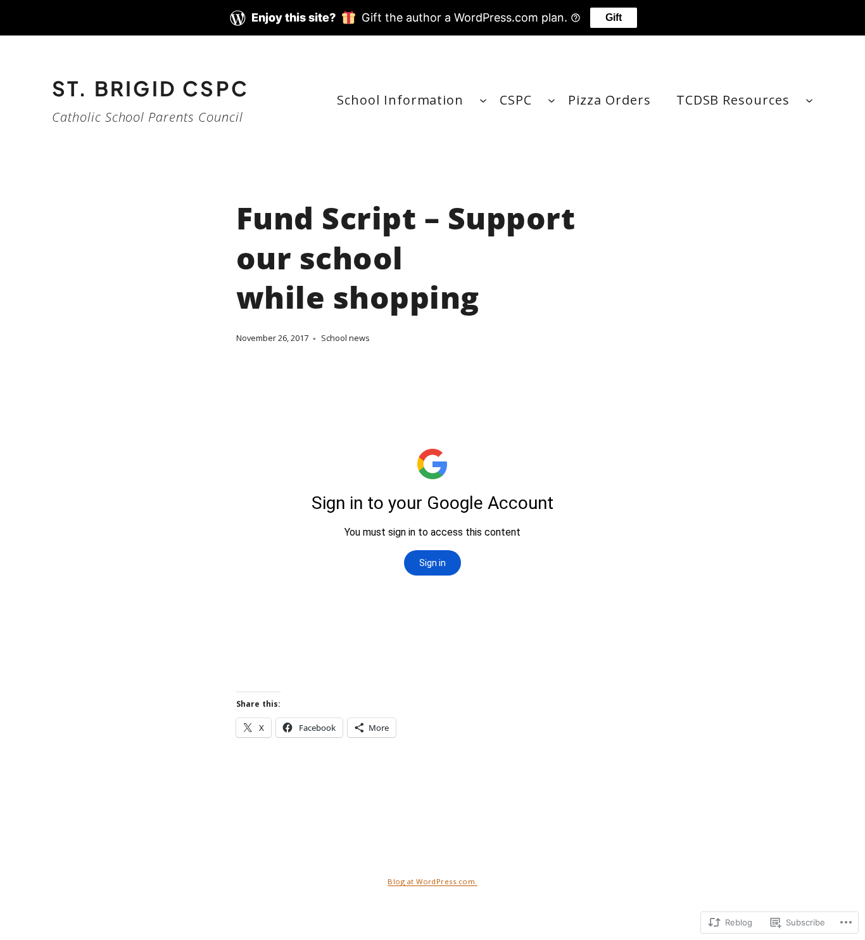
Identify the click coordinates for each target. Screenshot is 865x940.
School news (345, 338)
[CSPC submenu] (551, 100)
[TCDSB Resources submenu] (809, 100)
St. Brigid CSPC (150, 88)
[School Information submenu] (483, 100)
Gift (613, 17)
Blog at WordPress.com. (432, 881)
